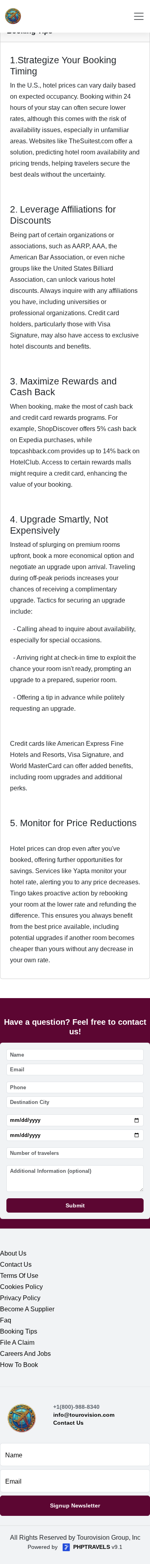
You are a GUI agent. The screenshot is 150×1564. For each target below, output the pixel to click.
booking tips (18, 1331)
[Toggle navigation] (139, 16)
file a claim (17, 1342)
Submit (75, 1205)
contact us (16, 1264)
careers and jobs (25, 1353)
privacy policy (20, 1298)
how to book (19, 1364)
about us (13, 1253)
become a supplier (27, 1309)
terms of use (19, 1275)
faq (5, 1320)
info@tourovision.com (83, 1415)
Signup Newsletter (75, 1505)
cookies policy (21, 1286)
